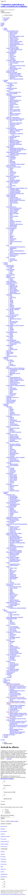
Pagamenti (3, 833)
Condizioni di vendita (5, 836)
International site (4, 874)
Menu (2, 25)
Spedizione (3, 828)
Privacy (7, 894)
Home (5, 742)
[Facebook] (5, 882)
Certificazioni (3, 861)
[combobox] (7, 9)
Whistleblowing (4, 876)
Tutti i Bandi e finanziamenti (13, 684)
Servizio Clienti (4, 826)
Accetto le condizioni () (9, 821)
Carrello (2, 24)
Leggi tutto (8, 758)
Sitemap (23, 894)
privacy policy (14, 821)
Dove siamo (3, 856)
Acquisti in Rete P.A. (5, 841)
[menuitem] (7, 679)
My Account (6, 17)
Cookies (11, 894)
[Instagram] (5, 885)
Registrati (6, 19)
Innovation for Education (7, 778)
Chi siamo (3, 851)
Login (5, 20)
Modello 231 (3, 869)
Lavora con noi (4, 864)
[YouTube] (5, 887)
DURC (2, 866)
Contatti (2, 871)
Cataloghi (3, 854)
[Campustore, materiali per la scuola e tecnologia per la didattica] (14, 5)
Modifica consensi (17, 894)
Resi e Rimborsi (4, 831)
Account (3, 739)
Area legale (3, 894)
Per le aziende (3, 838)
